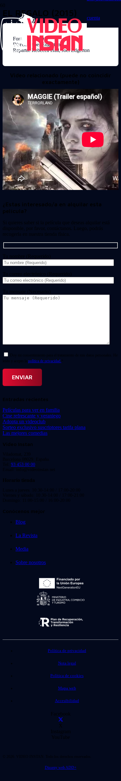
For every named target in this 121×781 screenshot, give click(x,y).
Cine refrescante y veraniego (32, 415)
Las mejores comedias (25, 433)
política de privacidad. (44, 361)
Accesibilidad (67, 701)
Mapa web (67, 688)
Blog (20, 522)
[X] (60, 720)
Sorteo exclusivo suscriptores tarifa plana (44, 427)
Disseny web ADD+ (60, 767)
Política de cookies (67, 676)
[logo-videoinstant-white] (41, 50)
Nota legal (67, 663)
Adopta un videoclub (24, 421)
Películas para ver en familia (31, 410)
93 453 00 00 (23, 464)
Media (21, 549)
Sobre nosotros (30, 562)
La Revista (26, 535)
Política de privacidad (67, 650)
